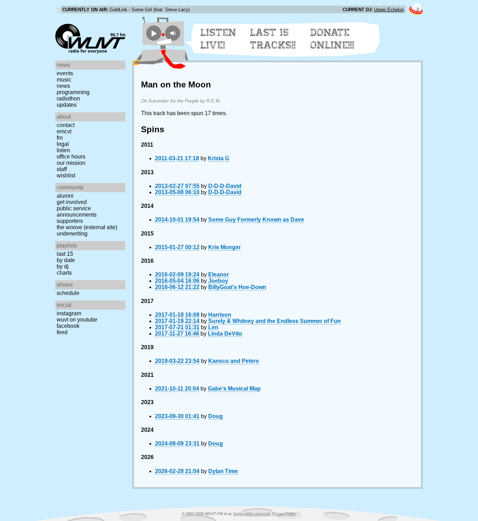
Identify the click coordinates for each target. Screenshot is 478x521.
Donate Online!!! (332, 38)
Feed (62, 332)
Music (64, 80)
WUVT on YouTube (77, 320)
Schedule (68, 293)
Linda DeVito (225, 334)
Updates (67, 105)
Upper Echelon (389, 9)
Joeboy (218, 281)
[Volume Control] (174, 33)
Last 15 (65, 254)
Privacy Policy (284, 514)
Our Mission (71, 163)
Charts (64, 273)
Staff (62, 169)
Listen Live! (219, 38)
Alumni (65, 196)
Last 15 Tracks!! (273, 38)
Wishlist (66, 175)
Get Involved (72, 202)
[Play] (154, 33)
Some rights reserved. (252, 514)
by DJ (63, 266)
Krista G (218, 158)
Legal (63, 144)
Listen (63, 150)
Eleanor (218, 274)
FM (60, 138)
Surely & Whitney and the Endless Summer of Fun (274, 321)
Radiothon (68, 98)
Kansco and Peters (233, 361)
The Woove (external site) (87, 227)
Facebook (68, 326)
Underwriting (72, 234)
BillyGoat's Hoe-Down (237, 287)
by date (66, 260)
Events (65, 73)
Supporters (70, 221)
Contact (66, 125)
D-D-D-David (224, 186)
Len (213, 327)
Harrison (219, 315)
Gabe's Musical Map (234, 389)
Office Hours (71, 157)
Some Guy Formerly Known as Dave (256, 220)
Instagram (69, 313)
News (63, 86)
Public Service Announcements (77, 211)
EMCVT (64, 131)
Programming (73, 92)
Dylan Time (223, 471)
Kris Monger (224, 247)
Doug (215, 416)
